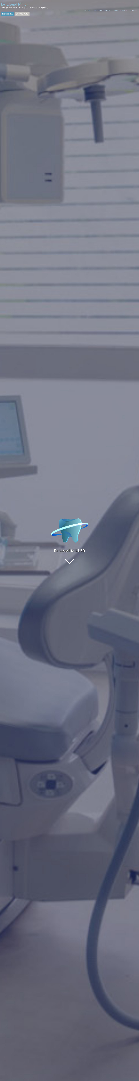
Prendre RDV (7, 14)
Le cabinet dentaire (102, 10)
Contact (133, 10)
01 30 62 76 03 (22, 14)
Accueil (87, 10)
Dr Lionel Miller (14, 4)
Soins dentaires (120, 10)
